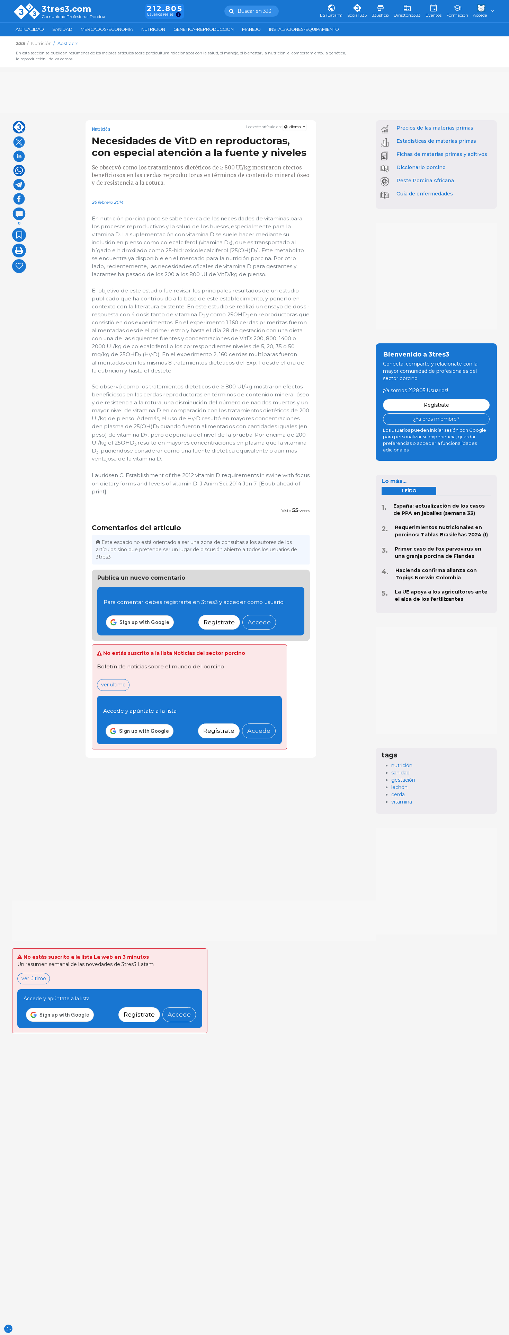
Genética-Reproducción (203, 29)
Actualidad (30, 29)
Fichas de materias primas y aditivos (441, 154)
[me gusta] (19, 266)
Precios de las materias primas (434, 128)
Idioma (294, 127)
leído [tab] (409, 490)
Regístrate (219, 622)
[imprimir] (19, 250)
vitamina (401, 802)
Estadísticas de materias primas (436, 141)
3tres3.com (66, 9)
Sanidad (62, 29)
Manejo (251, 29)
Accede (259, 622)
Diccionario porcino (421, 167)
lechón (399, 787)
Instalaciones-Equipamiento (304, 29)
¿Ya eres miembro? (436, 419)
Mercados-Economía (107, 29)
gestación (403, 780)
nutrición (401, 765)
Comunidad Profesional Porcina (73, 17)
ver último (113, 685)
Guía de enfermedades (424, 194)
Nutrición (153, 29)
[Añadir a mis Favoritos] (19, 235)
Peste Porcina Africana (425, 180)
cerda (398, 794)
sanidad (400, 773)
